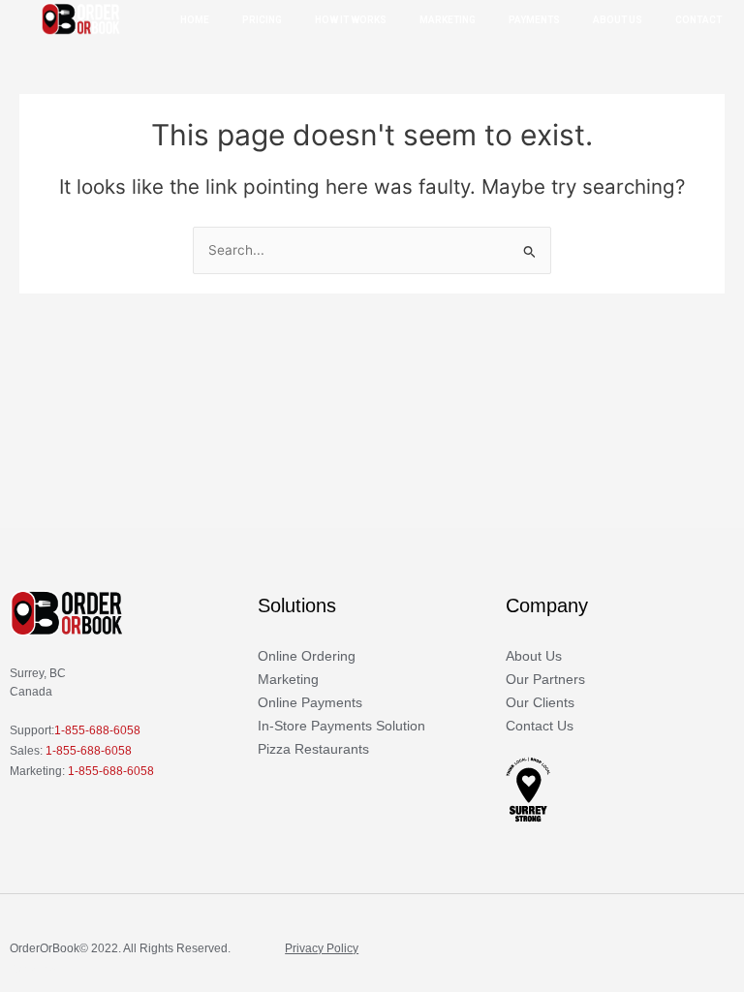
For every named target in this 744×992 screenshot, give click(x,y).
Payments (534, 20)
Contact (698, 20)
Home (194, 20)
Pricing (262, 20)
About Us (617, 20)
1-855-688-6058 (97, 730)
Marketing (447, 20)
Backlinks (35, 969)
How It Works (351, 20)
